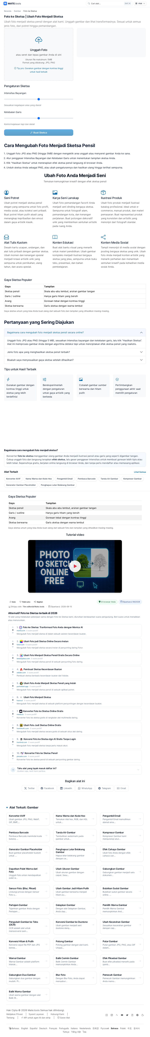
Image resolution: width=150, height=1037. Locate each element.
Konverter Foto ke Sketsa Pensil (41, 753)
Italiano (74, 1028)
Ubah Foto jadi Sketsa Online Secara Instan (46, 641)
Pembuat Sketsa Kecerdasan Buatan (43, 669)
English (24, 1028)
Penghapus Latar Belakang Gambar (58, 485)
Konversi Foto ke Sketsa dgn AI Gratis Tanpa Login (50, 739)
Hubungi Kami (57, 1014)
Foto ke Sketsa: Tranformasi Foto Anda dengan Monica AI (53, 627)
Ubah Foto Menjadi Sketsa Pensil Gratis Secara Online (52, 655)
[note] (132, 1015)
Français (53, 1028)
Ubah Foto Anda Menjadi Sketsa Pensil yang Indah (50, 683)
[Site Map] (107, 1015)
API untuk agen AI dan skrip (37, 1017)
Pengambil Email (65, 479)
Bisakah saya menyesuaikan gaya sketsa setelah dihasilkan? (40, 359)
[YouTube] (122, 1015)
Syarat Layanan (36, 1014)
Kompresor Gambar (132, 479)
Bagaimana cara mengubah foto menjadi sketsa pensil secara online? (45, 332)
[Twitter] (127, 1015)
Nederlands (85, 1028)
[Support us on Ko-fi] (143, 1015)
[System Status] (117, 1015)
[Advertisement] (75, 428)
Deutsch (43, 1028)
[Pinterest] (137, 1015)
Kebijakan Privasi (14, 1014)
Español (33, 1028)
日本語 (96, 1028)
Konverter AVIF (13, 479)
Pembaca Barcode (87, 479)
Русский (105, 1028)
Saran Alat (64, 1017)
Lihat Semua (140, 472)
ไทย (84, 1032)
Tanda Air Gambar (109, 479)
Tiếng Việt (76, 1032)
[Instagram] (112, 1015)
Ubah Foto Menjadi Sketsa (37, 697)
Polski (123, 1028)
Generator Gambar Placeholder (21, 485)
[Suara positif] (12, 627)
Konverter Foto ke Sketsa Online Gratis (43, 711)
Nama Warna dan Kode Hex (39, 479)
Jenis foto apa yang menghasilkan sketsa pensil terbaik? (38, 352)
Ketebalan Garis (12, 112)
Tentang (10, 1017)
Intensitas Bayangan (15, 93)
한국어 (137, 1028)
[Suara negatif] (12, 633)
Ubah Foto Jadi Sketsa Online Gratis (42, 725)
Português (64, 1028)
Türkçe (66, 1032)
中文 (130, 1028)
